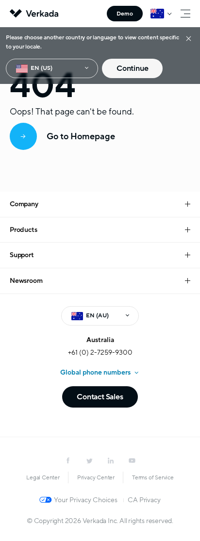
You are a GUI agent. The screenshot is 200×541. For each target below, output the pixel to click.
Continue (132, 68)
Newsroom (26, 280)
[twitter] (89, 460)
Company (24, 204)
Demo (125, 13)
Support (22, 255)
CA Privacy (144, 500)
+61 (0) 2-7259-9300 (100, 352)
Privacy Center (96, 477)
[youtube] (132, 460)
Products (23, 229)
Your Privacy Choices (85, 500)
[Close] (188, 38)
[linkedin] (110, 460)
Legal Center (43, 477)
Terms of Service (153, 477)
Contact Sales (100, 397)
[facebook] (68, 460)
